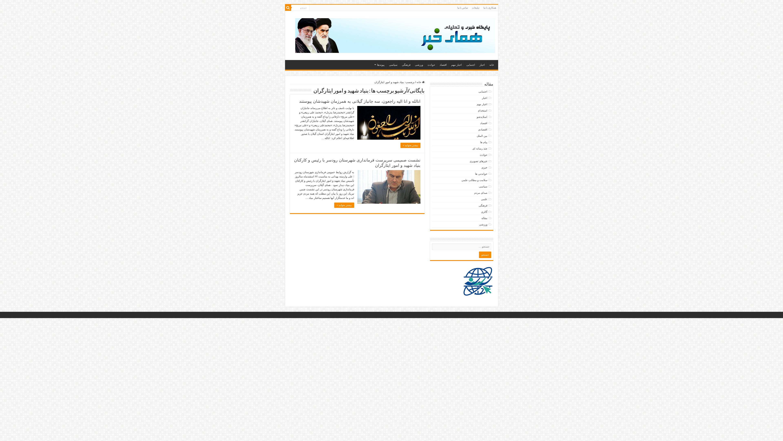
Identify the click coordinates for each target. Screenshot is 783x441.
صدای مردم (480, 192)
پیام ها (483, 142)
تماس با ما (462, 7)
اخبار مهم (456, 64)
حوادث (431, 64)
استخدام (482, 110)
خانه (491, 64)
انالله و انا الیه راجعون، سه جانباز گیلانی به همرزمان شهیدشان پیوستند (359, 101)
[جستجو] (288, 8)
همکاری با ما (489, 7)
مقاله (484, 218)
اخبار (482, 64)
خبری (484, 167)
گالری (484, 211)
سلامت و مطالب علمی (474, 180)
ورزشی (419, 64)
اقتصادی (482, 129)
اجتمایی (470, 64)
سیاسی (393, 64)
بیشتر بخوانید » (410, 145)
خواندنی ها (481, 173)
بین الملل (482, 135)
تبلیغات (475, 7)
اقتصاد (443, 64)
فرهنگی (406, 64)
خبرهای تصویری (478, 161)
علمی (484, 199)
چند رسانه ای (479, 148)
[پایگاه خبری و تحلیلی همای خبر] (395, 35)
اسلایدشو (482, 116)
